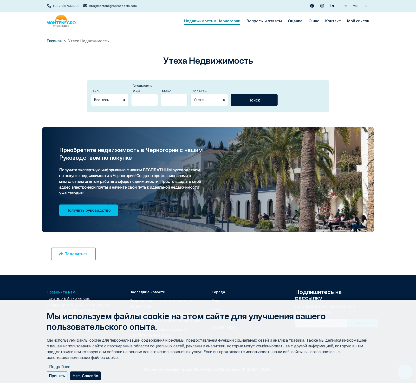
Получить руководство (88, 210)
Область (199, 91)
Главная (54, 40)
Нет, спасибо (85, 375)
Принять (57, 375)
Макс (166, 91)
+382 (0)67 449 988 (72, 299)
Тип (95, 91)
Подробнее (59, 366)
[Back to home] (61, 21)
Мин (136, 91)
